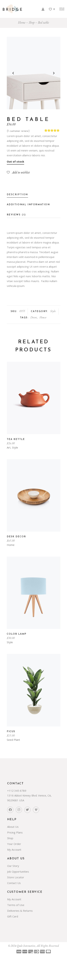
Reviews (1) (16, 215)
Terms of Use (15, 905)
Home (21, 22)
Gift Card (12, 916)
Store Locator (15, 877)
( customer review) (18, 131)
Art (9, 447)
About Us (13, 826)
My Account (14, 849)
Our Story (13, 866)
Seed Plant (13, 739)
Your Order (14, 844)
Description (17, 194)
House (42, 317)
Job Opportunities (18, 871)
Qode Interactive (26, 946)
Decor (33, 317)
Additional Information (28, 204)
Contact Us (14, 883)
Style (53, 311)
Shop (31, 22)
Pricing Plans (15, 832)
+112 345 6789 (16, 790)
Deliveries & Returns (20, 910)
